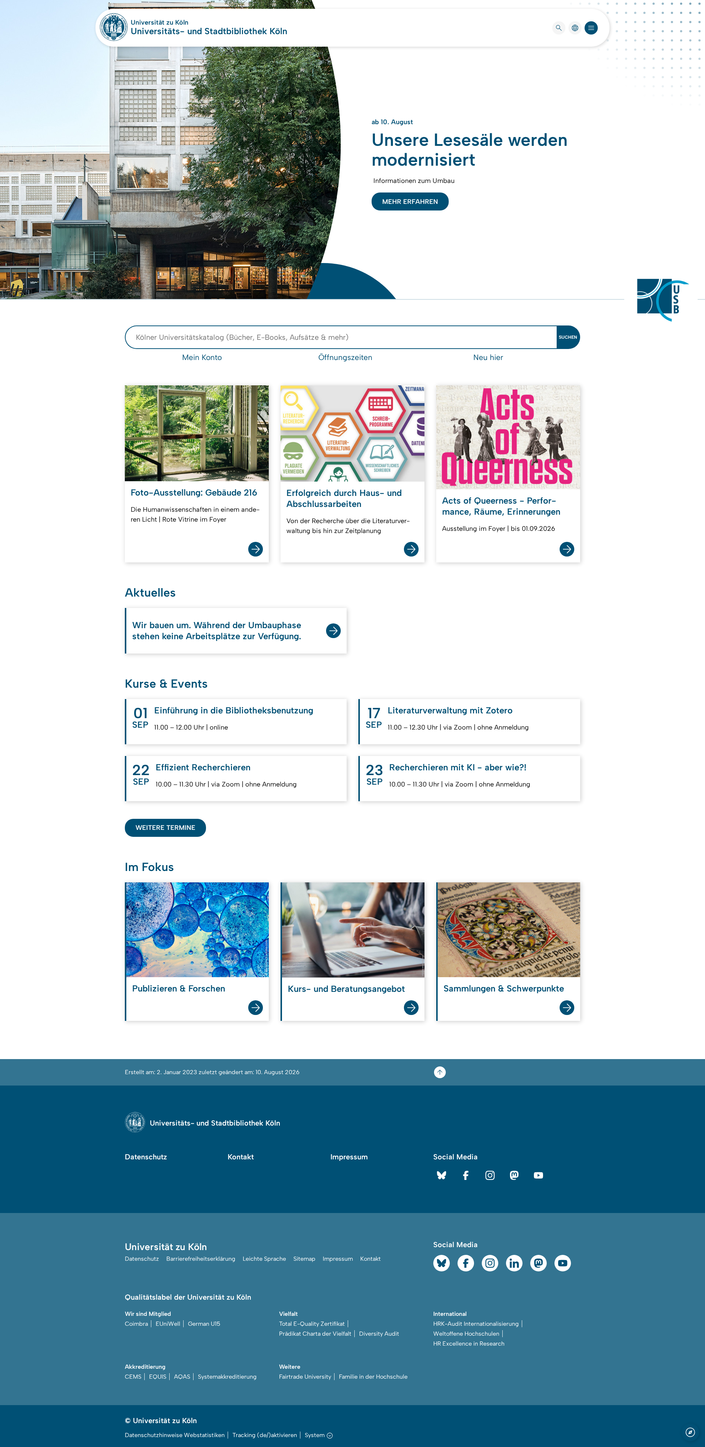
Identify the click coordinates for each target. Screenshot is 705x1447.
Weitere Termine (165, 828)
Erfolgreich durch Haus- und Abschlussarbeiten (344, 498)
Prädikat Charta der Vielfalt (315, 1333)
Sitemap (304, 1258)
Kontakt (241, 1156)
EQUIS (157, 1376)
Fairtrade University (305, 1376)
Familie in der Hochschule (373, 1376)
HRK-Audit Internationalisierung (476, 1323)
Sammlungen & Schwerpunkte (504, 988)
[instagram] (490, 1175)
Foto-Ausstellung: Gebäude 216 (194, 492)
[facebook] (466, 1175)
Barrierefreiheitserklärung (200, 1258)
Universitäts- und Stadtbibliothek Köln (209, 31)
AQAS (182, 1376)
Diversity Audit (379, 1333)
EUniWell (168, 1323)
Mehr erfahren (410, 202)
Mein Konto (202, 357)
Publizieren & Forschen (178, 988)
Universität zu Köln (181, 22)
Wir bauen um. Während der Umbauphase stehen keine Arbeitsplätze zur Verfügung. (216, 630)
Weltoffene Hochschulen (466, 1333)
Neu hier (488, 357)
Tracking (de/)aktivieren (264, 1435)
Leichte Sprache (264, 1258)
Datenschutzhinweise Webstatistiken (175, 1435)
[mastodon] (514, 1175)
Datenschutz (146, 1156)
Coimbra (136, 1323)
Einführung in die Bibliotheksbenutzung (233, 710)
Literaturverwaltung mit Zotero (450, 710)
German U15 (204, 1323)
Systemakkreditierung (227, 1376)
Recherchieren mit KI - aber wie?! (458, 767)
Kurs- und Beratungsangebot (346, 988)
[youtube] (538, 1175)
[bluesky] (441, 1175)
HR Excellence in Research (469, 1343)
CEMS (133, 1376)
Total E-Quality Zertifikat (312, 1323)
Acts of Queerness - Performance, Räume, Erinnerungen (501, 506)
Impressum (349, 1156)
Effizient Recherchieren (203, 767)
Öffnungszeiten (345, 357)
